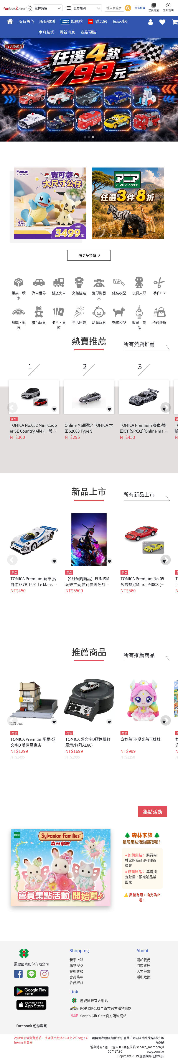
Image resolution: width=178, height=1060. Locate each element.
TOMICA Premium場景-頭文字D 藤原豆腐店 (33, 742)
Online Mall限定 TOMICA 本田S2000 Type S (89, 428)
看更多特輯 (87, 255)
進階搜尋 (140, 8)
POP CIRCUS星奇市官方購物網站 (106, 1008)
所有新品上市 (139, 494)
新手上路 (76, 959)
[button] (165, 407)
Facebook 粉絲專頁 (31, 1025)
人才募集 (143, 971)
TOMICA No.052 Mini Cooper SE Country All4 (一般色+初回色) (33, 428)
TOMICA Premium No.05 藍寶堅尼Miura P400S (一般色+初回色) (142, 584)
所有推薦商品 (139, 655)
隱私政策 (143, 976)
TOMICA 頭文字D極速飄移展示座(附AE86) (87, 742)
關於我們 (143, 959)
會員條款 (76, 976)
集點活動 (152, 811)
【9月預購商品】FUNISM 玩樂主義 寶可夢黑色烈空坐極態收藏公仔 (87, 584)
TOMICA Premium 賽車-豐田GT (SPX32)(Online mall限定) (143, 428)
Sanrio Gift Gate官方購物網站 (103, 1015)
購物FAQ (76, 965)
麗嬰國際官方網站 (94, 1000)
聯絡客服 (76, 971)
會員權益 (76, 982)
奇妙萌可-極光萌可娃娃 (140, 739)
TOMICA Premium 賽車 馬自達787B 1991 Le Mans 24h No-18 (33, 584)
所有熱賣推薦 (139, 344)
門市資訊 (143, 965)
